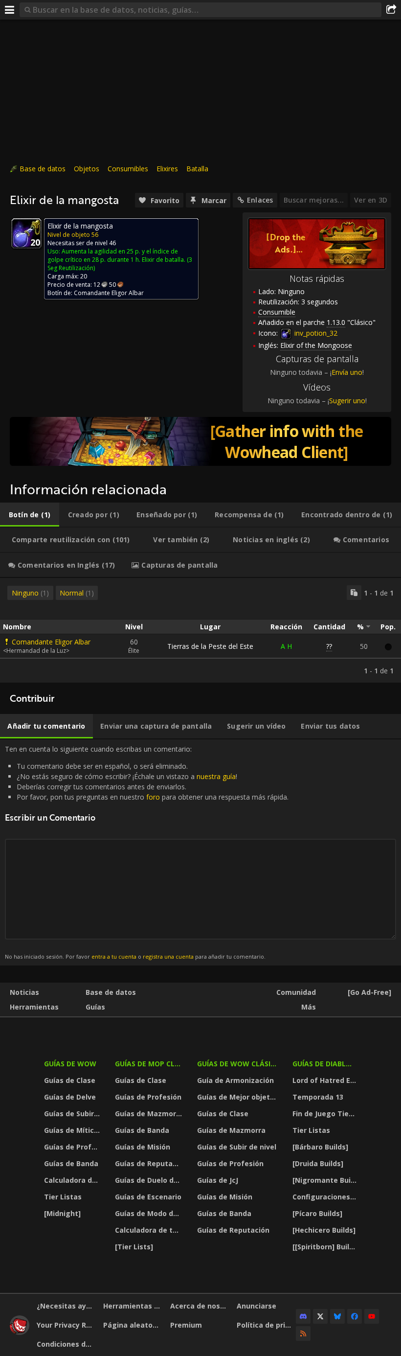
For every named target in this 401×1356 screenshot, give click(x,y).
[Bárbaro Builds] (320, 1146)
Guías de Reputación (149, 1163)
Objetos (86, 168)
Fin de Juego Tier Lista (325, 1113)
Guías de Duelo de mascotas (149, 1180)
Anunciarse (256, 1305)
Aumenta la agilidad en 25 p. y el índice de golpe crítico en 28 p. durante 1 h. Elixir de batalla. (116, 255)
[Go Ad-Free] (369, 992)
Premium (186, 1325)
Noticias (24, 992)
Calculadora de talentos (73, 1180)
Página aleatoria (132, 1325)
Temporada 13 (317, 1097)
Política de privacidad (266, 1325)
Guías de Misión (142, 1146)
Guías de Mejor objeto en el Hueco (238, 1097)
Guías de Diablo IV (325, 1063)
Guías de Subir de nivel (73, 1113)
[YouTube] (371, 1316)
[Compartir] (391, 10)
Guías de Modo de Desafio (149, 1213)
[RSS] (303, 1333)
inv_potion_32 (314, 333)
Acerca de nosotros (199, 1305)
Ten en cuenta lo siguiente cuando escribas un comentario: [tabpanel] (147, 852)
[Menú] (10, 10)
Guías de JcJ (217, 1180)
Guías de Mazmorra (149, 1113)
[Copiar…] (354, 592)
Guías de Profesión (73, 1146)
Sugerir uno (347, 400)
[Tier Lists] (134, 1246)
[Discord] (303, 1316)
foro (153, 797)
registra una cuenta (168, 956)
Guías (95, 1006)
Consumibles (128, 168)
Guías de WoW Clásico (238, 1063)
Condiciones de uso (66, 1344)
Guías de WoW (70, 1063)
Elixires (167, 168)
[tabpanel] (200, 630)
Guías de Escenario (148, 1196)
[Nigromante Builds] (325, 1180)
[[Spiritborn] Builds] (325, 1246)
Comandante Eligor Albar (51, 641)
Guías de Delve (70, 1097)
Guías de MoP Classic (149, 1063)
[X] (320, 1316)
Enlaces (260, 200)
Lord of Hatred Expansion (325, 1080)
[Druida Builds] (317, 1163)
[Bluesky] (337, 1316)
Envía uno (347, 372)
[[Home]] (19, 1332)
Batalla (197, 168)
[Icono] (26, 233)
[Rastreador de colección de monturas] (200, 441)
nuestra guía (216, 776)
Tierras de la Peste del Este (210, 646)
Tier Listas (63, 1196)
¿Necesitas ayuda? (66, 1305)
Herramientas (34, 1006)
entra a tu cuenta (113, 956)
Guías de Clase (69, 1080)
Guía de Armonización (235, 1080)
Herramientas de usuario (132, 1305)
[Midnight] (62, 1213)
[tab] (29, 515)
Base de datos (43, 168)
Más (308, 1006)
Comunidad (296, 992)
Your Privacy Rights (66, 1325)
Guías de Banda (71, 1163)
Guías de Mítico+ (73, 1130)
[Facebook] (354, 1316)
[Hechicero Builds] (324, 1230)
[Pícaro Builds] (317, 1213)
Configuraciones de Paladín (325, 1196)
